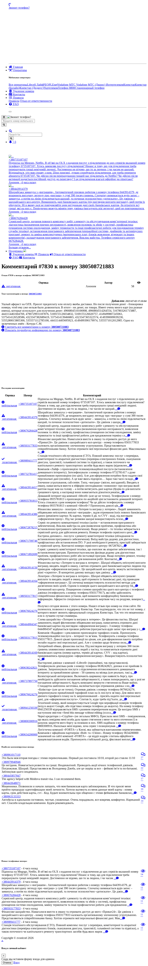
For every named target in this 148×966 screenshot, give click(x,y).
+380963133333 (11, 796)
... (116, 408)
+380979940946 (11, 761)
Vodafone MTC (66, 84)
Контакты (28, 257)
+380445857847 (11, 775)
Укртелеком (50, 87)
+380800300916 (27, 721)
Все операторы (18, 84)
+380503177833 (27, 445)
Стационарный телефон (90, 87)
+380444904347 (27, 624)
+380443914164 (27, 580)
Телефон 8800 (66, 87)
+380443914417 (27, 487)
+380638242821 (27, 667)
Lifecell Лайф (35, 84)
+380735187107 (27, 403)
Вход (16, 962)
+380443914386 (27, 514)
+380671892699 (27, 554)
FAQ (15, 257)
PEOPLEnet (50, 84)
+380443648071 (11, 783)
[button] (10, 131)
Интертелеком (114, 84)
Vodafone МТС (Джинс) (91, 84)
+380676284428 (27, 430)
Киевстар (129, 84)
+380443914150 (27, 567)
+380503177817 (27, 595)
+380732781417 (27, 474)
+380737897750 (27, 681)
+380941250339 (27, 707)
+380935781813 (27, 500)
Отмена (7, 962)
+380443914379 (27, 417)
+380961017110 (11, 754)
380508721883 (35, 294)
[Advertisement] (78, 36)
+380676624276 (27, 610)
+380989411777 (27, 460)
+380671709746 (27, 540)
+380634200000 (27, 734)
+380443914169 (27, 652)
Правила (14, 100)
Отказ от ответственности (36, 100)
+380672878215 (27, 527)
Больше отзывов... (20, 247)
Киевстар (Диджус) (31, 87)
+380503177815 (27, 637)
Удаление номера (23, 254)
